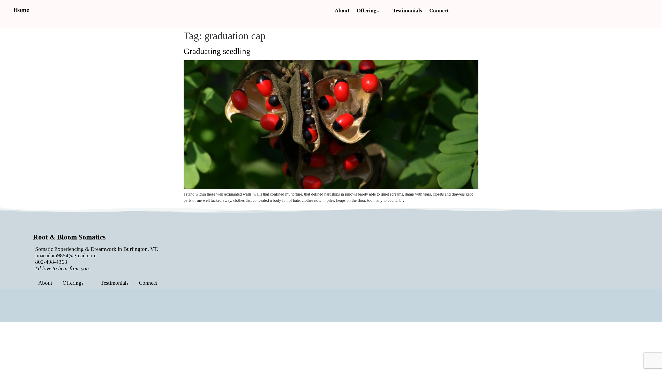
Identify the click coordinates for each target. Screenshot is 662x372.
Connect (439, 10)
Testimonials (407, 10)
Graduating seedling (217, 51)
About (342, 10)
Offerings (368, 10)
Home (21, 9)
